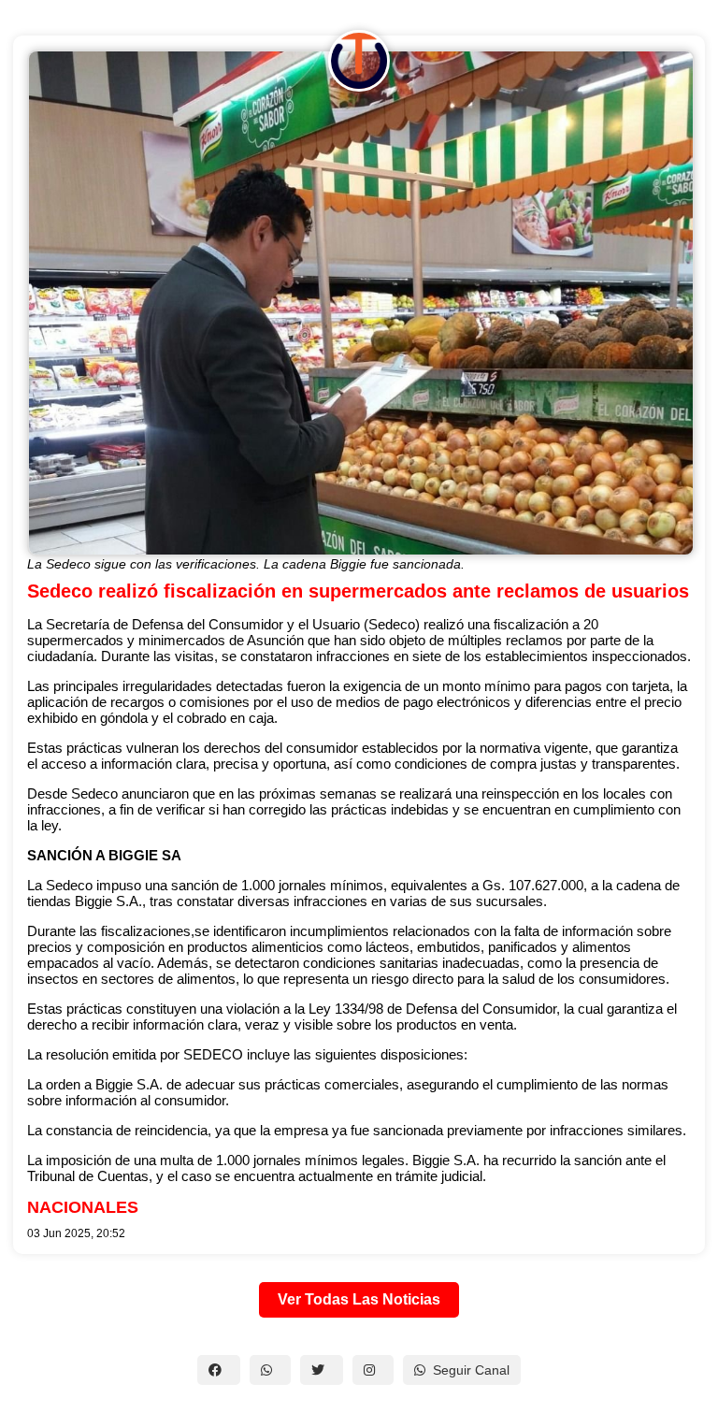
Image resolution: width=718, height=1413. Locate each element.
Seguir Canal (471, 1370)
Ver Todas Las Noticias (359, 1299)
